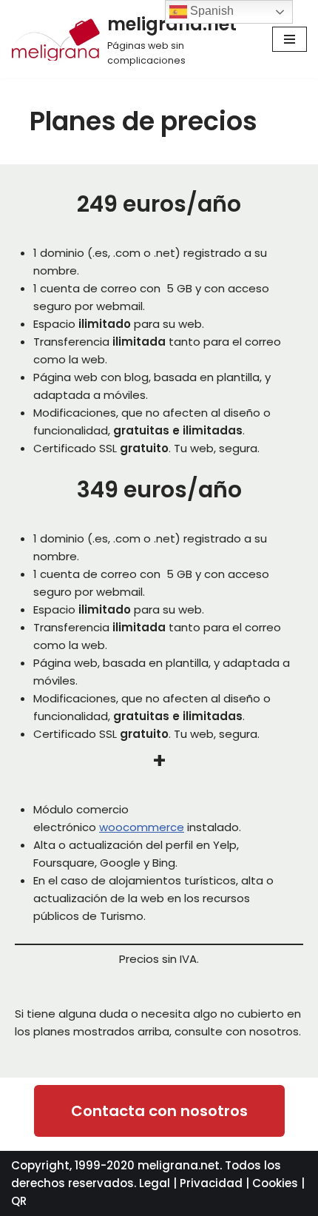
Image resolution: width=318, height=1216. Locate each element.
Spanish (210, 10)
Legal (154, 1183)
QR (19, 1201)
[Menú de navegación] (289, 39)
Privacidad (211, 1183)
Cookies (275, 1183)
